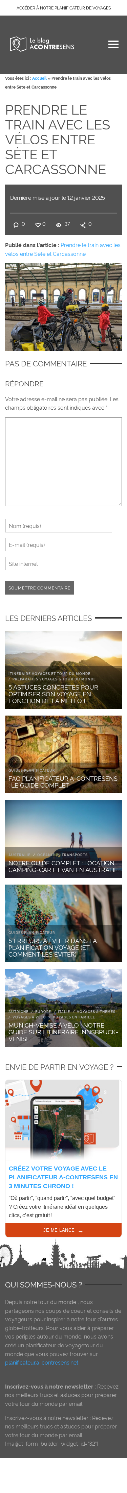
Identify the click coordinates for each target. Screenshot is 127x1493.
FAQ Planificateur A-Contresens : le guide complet (63, 781)
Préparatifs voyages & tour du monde (54, 679)
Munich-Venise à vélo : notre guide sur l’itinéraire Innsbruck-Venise (63, 1031)
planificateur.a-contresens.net (41, 1362)
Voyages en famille (74, 1017)
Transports (75, 854)
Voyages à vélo (29, 1017)
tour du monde (57, 1301)
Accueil (39, 78)
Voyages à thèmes (96, 1011)
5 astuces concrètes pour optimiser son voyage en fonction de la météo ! (53, 693)
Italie (64, 1011)
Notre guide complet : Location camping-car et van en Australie (63, 865)
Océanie (46, 854)
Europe (43, 1011)
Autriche (18, 1011)
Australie (19, 854)
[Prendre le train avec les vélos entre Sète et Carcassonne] (63, 305)
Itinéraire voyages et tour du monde (49, 673)
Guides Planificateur (31, 770)
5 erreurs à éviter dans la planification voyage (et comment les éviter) (52, 947)
